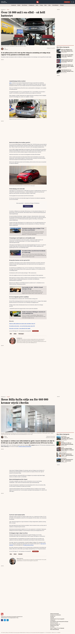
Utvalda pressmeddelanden (55, 614)
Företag (41, 5)
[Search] (71, 2)
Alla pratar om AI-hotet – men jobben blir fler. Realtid (19, 328)
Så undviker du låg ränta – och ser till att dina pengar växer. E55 (22, 326)
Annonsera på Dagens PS (55, 624)
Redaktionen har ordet (54, 625)
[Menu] (73, 2)
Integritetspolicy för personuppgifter (57, 618)
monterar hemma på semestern (24, 446)
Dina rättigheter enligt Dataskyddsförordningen (59, 621)
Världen (18, 5)
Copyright (52, 617)
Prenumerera (35, 551)
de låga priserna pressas (28, 545)
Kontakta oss (52, 616)
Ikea (11, 554)
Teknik (37, 5)
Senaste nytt (13, 5)
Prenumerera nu (28, 206)
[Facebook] (2, 620)
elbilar (15, 333)
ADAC (10, 82)
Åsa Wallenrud (19, 338)
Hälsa (49, 5)
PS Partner (52, 626)
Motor (45, 5)
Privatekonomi (31, 5)
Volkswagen (21, 333)
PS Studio (62, 5)
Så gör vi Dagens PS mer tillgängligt (57, 628)
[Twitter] (5, 620)
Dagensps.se (3, 9)
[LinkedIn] (8, 620)
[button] (28, 108)
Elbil (11, 333)
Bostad (8, 396)
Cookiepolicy (52, 620)
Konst (15, 554)
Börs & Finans (24, 5)
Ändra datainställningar (54, 629)
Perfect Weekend (55, 5)
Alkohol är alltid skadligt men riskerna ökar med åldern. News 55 (22, 323)
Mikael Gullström (20, 558)
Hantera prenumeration (54, 613)
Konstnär (20, 554)
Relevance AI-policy (54, 622)
